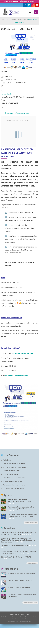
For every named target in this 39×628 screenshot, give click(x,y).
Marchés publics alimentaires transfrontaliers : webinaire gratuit (19, 500)
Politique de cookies (19, 619)
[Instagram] (33, 5)
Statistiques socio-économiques (14, 478)
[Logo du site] (11, 11)
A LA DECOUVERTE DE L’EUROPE (19, 587)
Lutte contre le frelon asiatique (13, 488)
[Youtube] (37, 5)
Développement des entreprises (17, 113)
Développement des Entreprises (14, 463)
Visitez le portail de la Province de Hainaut (13, 617)
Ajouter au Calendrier (14, 82)
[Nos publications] (3, 574)
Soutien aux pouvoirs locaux (12, 481)
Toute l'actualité (32, 563)
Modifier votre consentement (23, 621)
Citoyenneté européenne (11, 474)
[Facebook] (25, 5)
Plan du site (28, 617)
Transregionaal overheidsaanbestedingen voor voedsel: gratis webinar (21, 508)
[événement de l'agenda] (3, 501)
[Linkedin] (29, 5)
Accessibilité (11, 621)
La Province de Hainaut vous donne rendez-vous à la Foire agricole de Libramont (18, 533)
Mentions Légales (30, 619)
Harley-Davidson (7, 94)
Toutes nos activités (31, 522)
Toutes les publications (30, 602)
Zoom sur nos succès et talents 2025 (20, 580)
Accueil (13, 20)
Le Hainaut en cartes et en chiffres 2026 (14, 546)
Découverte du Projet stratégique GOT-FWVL (16, 557)
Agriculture (7, 460)
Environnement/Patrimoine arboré (14, 467)
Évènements (22, 20)
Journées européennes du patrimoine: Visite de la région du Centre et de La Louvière (22, 515)
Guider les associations (11, 471)
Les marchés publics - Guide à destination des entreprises (22, 596)
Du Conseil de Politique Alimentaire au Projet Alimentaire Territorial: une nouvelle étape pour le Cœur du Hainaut (18, 540)
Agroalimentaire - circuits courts (14, 485)
